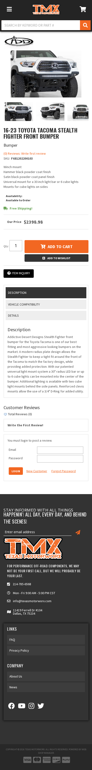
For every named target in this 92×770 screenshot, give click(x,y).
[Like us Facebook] (11, 707)
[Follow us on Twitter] (41, 707)
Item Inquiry (21, 273)
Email (12, 449)
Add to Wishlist (59, 258)
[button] (46, 25)
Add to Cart (60, 246)
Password (16, 458)
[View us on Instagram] (31, 707)
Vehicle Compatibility (24, 304)
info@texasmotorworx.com (32, 601)
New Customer (36, 471)
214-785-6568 (22, 584)
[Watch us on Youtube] (21, 707)
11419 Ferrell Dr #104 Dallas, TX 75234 (27, 612)
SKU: (7, 158)
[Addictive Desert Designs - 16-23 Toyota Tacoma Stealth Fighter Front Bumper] (19, 42)
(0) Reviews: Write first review (25, 153)
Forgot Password (63, 471)
